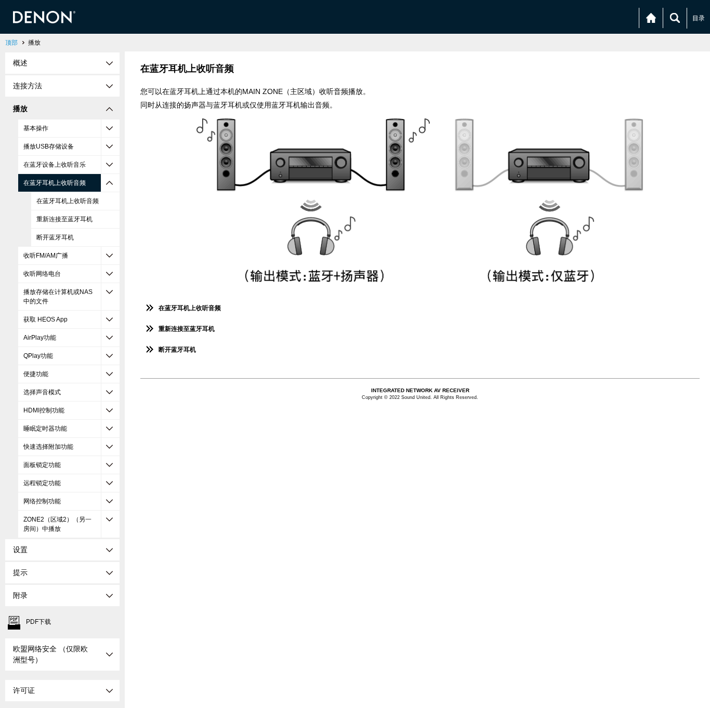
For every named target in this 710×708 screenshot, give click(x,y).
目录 (698, 18)
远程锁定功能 (42, 483)
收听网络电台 (42, 273)
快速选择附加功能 (48, 446)
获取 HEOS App (45, 319)
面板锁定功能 (42, 465)
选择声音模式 (42, 392)
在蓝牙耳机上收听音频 (54, 182)
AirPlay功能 (39, 337)
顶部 (11, 42)
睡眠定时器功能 (45, 428)
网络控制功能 (42, 501)
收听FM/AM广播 (45, 255)
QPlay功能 (38, 355)
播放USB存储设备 (48, 146)
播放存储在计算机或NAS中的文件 (58, 296)
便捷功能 (35, 374)
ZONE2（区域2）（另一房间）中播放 (57, 524)
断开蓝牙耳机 (55, 237)
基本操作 (35, 128)
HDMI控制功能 (43, 410)
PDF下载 (38, 621)
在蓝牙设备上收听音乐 (54, 164)
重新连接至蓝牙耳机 (64, 219)
